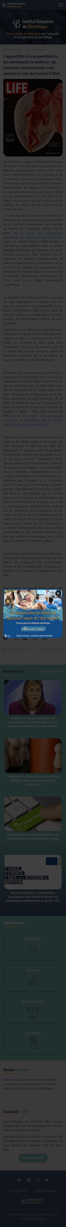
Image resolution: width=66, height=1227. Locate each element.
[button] (33, 613)
